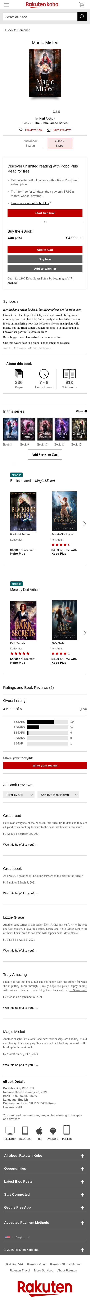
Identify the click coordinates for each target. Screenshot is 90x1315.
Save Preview (62, 129)
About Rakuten (67, 1270)
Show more (78, 990)
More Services (43, 1270)
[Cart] (81, 4)
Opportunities (15, 1168)
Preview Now (33, 129)
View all (81, 411)
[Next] (84, 524)
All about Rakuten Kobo (23, 1155)
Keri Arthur (47, 118)
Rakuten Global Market (65, 1264)
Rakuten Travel (20, 1270)
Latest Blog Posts (18, 1181)
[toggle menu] (6, 4)
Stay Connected (17, 1194)
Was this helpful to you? (19, 844)
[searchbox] (45, 16)
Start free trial (45, 213)
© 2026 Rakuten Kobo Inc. (21, 1249)
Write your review (45, 765)
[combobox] (19, 794)
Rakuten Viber (36, 1264)
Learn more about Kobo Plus (30, 203)
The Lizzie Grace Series (51, 123)
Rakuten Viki (14, 1264)
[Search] (82, 16)
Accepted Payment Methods (26, 1222)
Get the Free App (17, 1207)
